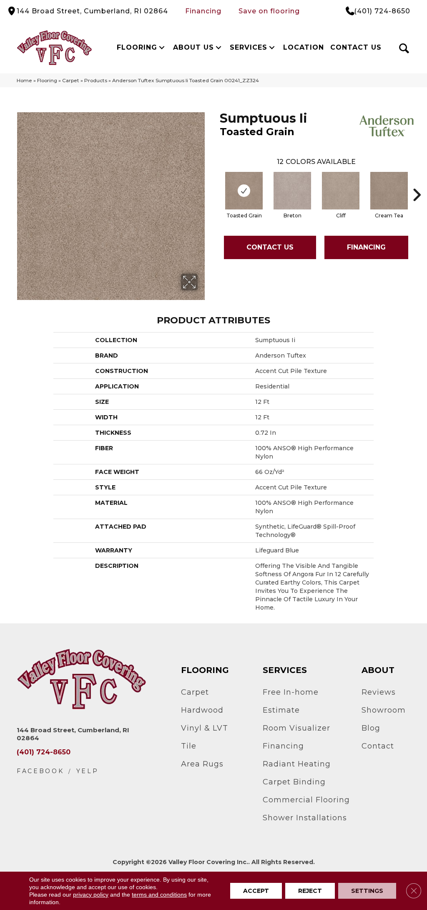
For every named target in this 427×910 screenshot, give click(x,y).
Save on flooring (269, 11)
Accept (256, 891)
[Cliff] (341, 191)
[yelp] (87, 771)
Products (95, 80)
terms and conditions (159, 894)
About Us (193, 47)
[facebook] (40, 771)
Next (416, 182)
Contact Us (356, 47)
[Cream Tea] (389, 191)
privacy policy (90, 894)
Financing (203, 11)
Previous (215, 182)
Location (303, 47)
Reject (310, 891)
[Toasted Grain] (244, 191)
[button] (161, 47)
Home (24, 80)
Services (248, 47)
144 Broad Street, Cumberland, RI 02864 (92, 11)
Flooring (137, 47)
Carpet (70, 80)
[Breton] (292, 191)
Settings (367, 891)
